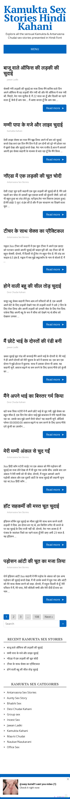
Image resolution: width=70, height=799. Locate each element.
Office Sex (13, 747)
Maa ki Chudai (16, 736)
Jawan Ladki (12, 79)
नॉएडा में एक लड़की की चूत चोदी (33, 175)
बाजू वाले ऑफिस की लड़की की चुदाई (31, 70)
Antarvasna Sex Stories (18, 182)
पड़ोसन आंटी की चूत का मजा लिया (34, 561)
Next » (49, 617)
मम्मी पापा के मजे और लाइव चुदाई (33, 124)
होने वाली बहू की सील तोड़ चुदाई (32, 286)
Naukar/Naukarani (19, 742)
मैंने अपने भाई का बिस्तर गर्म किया (34, 395)
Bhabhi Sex (14, 703)
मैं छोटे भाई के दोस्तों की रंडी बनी (33, 341)
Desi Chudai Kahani (16, 292)
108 (36, 617)
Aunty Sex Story (17, 698)
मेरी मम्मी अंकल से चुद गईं (27, 451)
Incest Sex (13, 720)
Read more (53, 108)
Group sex (13, 714)
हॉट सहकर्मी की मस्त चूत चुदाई (31, 506)
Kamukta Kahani (14, 131)
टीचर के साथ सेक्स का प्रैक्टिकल (34, 230)
